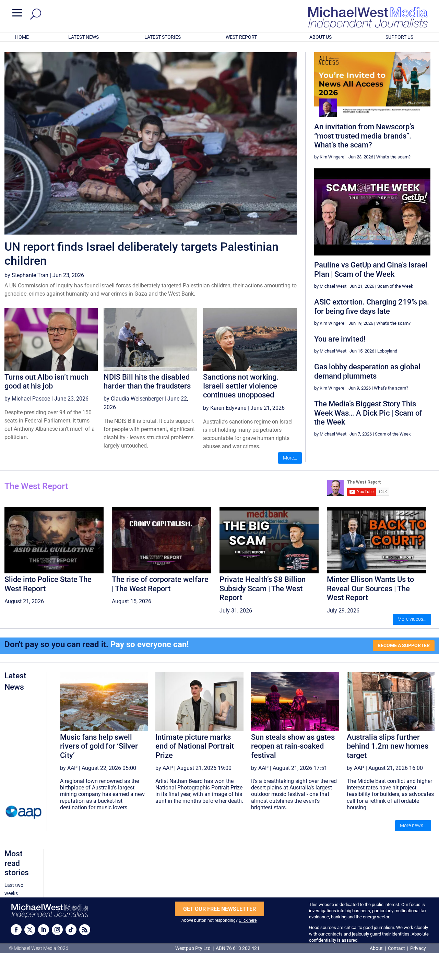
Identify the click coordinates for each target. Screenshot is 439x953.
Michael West (333, 286)
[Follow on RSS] (84, 929)
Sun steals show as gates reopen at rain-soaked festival (293, 746)
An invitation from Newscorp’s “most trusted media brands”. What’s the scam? (364, 135)
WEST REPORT (241, 37)
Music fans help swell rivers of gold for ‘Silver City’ (99, 746)
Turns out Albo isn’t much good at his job (46, 381)
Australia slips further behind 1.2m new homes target (387, 746)
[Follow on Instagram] (57, 929)
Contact (396, 948)
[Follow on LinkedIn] (43, 929)
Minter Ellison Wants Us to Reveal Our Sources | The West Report (370, 588)
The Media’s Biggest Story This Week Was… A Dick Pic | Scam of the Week (368, 413)
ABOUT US (320, 37)
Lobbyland (387, 351)
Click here (248, 920)
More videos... (412, 619)
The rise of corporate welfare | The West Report (160, 584)
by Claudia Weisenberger (133, 398)
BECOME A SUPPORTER (404, 645)
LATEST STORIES (162, 37)
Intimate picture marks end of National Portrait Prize (194, 746)
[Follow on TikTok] (71, 929)
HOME (22, 37)
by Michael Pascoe (27, 398)
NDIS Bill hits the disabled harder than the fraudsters (147, 381)
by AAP (69, 768)
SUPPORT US (399, 37)
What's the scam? (393, 156)
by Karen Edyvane (224, 408)
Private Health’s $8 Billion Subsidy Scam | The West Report (263, 588)
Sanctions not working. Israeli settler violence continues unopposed (240, 386)
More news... (413, 825)
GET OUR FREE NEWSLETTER (219, 909)
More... (290, 458)
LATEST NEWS (83, 37)
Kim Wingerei (332, 156)
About (377, 948)
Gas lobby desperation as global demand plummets (367, 371)
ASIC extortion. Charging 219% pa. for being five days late (371, 306)
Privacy (418, 948)
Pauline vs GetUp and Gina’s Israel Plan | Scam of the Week (370, 269)
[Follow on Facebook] (16, 929)
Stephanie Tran (30, 275)
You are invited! (340, 339)
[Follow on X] (29, 929)
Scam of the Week (395, 286)
